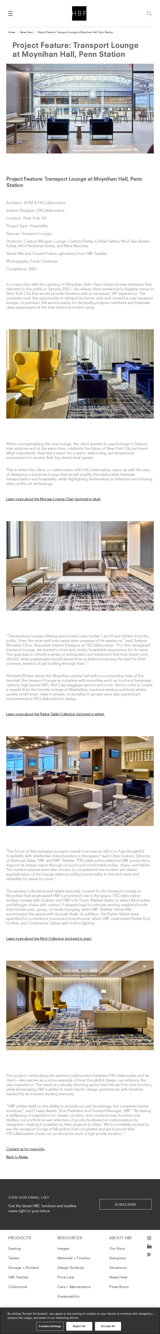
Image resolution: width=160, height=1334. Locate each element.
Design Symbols (71, 1267)
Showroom (118, 1267)
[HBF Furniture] (80, 13)
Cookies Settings (50, 1326)
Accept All (108, 1326)
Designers (117, 1258)
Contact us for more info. (25, 1149)
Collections (17, 1286)
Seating (14, 1248)
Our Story (117, 1248)
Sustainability (69, 1296)
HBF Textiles (18, 1277)
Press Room (119, 1286)
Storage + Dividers (23, 1267)
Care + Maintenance (74, 1286)
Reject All (79, 1326)
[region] (80, 1321)
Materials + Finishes (74, 1258)
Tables (13, 1258)
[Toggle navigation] (10, 13)
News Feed (26, 32)
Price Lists (66, 1277)
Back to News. (17, 1157)
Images (63, 1248)
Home (11, 32)
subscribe (125, 1204)
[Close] (153, 1314)
